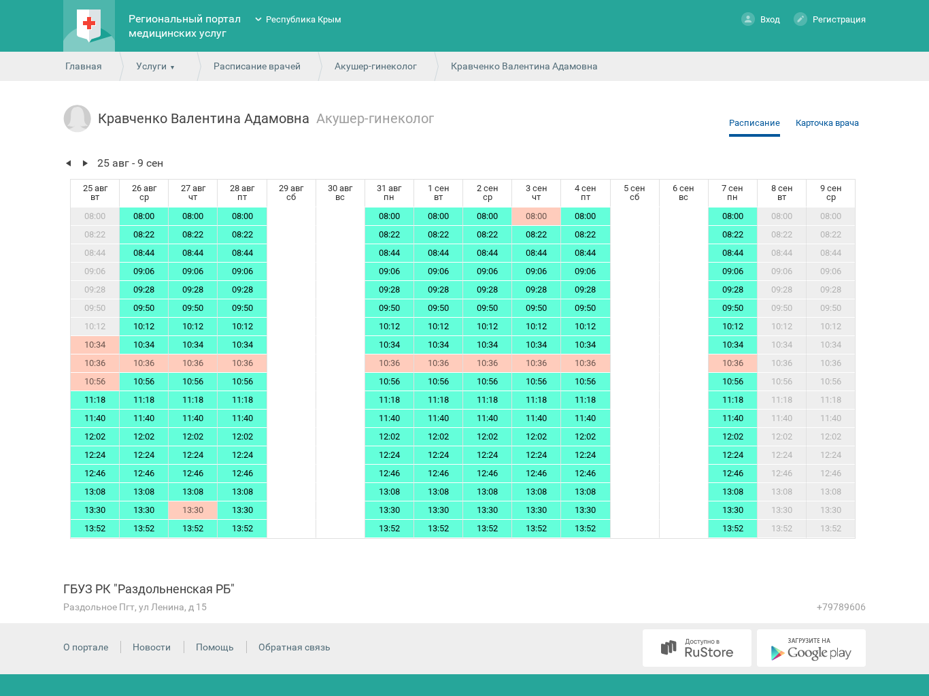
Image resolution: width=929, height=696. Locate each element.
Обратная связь (294, 647)
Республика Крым (303, 19)
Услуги (151, 66)
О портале (85, 647)
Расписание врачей (257, 66)
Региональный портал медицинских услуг (185, 25)
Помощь (215, 647)
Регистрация (839, 19)
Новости (152, 647)
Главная (83, 66)
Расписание (754, 123)
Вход (770, 19)
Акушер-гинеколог (376, 66)
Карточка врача (827, 123)
